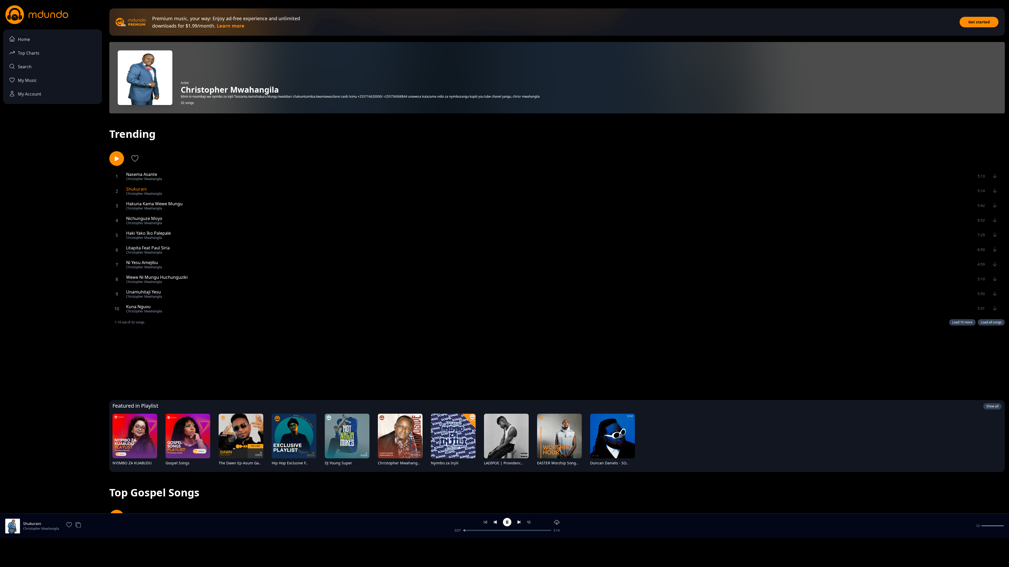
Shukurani (32, 523)
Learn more (230, 26)
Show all (992, 406)
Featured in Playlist (135, 405)
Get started (979, 21)
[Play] (149, 464)
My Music (27, 80)
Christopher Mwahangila (41, 528)
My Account (29, 94)
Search (25, 67)
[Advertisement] (557, 361)
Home (24, 39)
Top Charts (28, 53)
